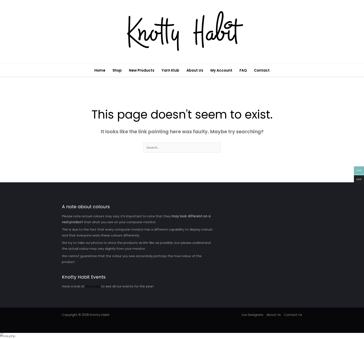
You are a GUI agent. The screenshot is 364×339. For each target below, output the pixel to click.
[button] (300, 70)
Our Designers (252, 314)
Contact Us (293, 314)
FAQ (243, 70)
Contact (262, 70)
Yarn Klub (170, 70)
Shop (117, 70)
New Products (141, 70)
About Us (194, 70)
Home (99, 70)
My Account (221, 70)
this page (92, 286)
